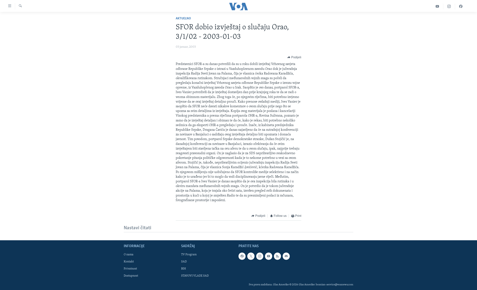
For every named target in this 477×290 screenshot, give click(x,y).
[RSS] (277, 256)
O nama (128, 254)
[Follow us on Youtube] (268, 256)
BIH (183, 268)
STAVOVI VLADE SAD (195, 276)
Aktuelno (183, 18)
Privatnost (130, 268)
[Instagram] (449, 6)
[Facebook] (461, 6)
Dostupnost (131, 276)
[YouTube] (437, 6)
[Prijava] (286, 256)
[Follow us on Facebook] (242, 256)
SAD (184, 261)
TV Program (189, 254)
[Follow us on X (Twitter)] (250, 256)
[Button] (294, 57)
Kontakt (129, 261)
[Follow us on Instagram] (259, 256)
